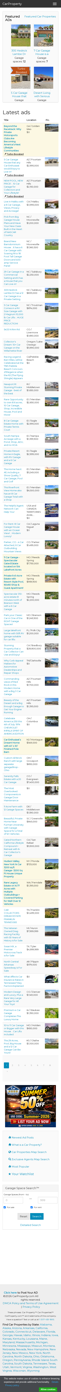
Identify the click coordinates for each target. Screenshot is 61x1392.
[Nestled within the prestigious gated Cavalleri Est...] (51, 203)
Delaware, (39, 1331)
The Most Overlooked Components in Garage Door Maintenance (12, 794)
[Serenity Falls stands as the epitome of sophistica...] (51, 778)
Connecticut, (24, 1331)
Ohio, (36, 1356)
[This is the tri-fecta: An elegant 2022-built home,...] (51, 182)
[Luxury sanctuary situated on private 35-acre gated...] (51, 332)
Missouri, (37, 1345)
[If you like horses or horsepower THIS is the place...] (51, 912)
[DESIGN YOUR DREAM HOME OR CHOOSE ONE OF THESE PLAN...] (51, 219)
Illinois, (36, 1335)
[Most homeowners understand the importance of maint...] (51, 790)
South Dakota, (23, 1363)
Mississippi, (24, 1345)
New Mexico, (20, 1352)
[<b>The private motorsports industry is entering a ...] (51, 127)
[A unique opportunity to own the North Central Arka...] (51, 963)
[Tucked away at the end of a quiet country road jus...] (51, 884)
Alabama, (46, 1324)
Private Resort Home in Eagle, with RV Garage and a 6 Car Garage (12, 457)
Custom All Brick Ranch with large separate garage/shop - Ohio (13, 764)
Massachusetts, (26, 1342)
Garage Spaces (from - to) (16, 1194)
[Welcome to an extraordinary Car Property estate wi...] (51, 647)
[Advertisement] (31, 1256)
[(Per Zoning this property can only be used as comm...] (51, 273)
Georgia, (8, 1335)
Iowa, (55, 1335)
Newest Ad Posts (22, 1137)
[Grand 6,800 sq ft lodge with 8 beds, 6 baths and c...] (51, 595)
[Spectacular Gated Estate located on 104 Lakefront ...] (51, 559)
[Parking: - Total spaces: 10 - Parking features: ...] (51, 161)
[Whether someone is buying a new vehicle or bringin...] (51, 662)
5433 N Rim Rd (12, 329)
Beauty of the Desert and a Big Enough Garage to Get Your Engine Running (14, 706)
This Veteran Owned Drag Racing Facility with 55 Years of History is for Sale (13, 934)
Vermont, (16, 1367)
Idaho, (27, 1335)
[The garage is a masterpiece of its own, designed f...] (51, 244)
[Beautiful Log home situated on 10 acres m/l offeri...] (51, 1027)
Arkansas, (29, 1328)
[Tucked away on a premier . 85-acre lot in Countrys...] (51, 453)
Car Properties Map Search (29, 1152)
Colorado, (9, 1331)
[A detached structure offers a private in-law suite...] (51, 422)
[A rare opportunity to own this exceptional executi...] (51, 1012)
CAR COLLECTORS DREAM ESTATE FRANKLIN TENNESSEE (12, 916)
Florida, (51, 1331)
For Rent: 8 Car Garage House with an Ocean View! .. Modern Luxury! (12, 530)
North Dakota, (23, 1356)
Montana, (49, 1345)
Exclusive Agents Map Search (30, 1159)
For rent (38, 1207)
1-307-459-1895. (47, 1319)
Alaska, (7, 1328)
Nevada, (21, 1349)
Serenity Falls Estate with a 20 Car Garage (12, 779)
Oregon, (8, 1360)
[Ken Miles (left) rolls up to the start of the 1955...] (51, 358)
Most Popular (20, 1166)
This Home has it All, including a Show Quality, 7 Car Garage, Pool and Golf (13, 475)
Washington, (41, 1367)
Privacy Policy (31, 1306)
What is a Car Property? (26, 1144)
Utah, (6, 1367)
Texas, (52, 1363)
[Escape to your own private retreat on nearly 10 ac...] (51, 577)
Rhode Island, (41, 1360)
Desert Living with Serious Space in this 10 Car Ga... (42, 98)
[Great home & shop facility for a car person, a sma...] (51, 760)
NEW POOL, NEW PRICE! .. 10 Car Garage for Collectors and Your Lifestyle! (13, 186)
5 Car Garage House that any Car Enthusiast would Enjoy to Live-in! (12, 165)
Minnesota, (10, 1345)
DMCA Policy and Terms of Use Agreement (30, 1303)
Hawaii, (18, 1335)
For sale (10, 1207)
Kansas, (8, 1338)
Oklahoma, (47, 1356)
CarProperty (12, 4)
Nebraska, (9, 1349)
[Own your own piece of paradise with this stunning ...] (51, 618)
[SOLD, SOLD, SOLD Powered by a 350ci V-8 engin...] (51, 721)
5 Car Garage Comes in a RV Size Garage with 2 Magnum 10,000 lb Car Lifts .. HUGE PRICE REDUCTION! (14, 314)
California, (42, 1328)
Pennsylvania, (23, 1360)
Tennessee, (40, 1363)
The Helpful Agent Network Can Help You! (14, 508)
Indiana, (46, 1335)
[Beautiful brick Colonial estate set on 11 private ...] (51, 808)
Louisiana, (32, 1338)
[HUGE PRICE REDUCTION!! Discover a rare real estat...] (51, 821)
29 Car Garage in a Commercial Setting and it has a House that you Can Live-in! (14, 277)
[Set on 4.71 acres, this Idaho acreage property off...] (51, 438)
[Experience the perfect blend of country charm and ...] (51, 307)
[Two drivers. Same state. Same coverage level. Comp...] (51, 978)
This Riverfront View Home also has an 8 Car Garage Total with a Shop (13, 493)
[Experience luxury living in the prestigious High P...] (51, 544)
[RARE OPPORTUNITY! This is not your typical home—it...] (51, 741)
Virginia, (28, 1367)
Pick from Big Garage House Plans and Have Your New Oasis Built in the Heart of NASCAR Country (13, 226)
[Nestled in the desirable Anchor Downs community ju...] (51, 292)
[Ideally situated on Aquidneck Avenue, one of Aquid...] (51, 386)
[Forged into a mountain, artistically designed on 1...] (51, 526)
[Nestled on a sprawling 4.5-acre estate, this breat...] (51, 489)
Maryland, (9, 1342)
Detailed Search (30, 1225)
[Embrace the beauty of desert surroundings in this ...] (51, 701)
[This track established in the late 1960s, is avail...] (51, 949)
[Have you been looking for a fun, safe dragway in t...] (51, 930)
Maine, (43, 1338)
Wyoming (33, 1370)
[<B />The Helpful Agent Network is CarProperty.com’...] (51, 510)
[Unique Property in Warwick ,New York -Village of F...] (51, 864)
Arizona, (17, 1328)
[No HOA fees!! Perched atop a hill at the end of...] (51, 401)
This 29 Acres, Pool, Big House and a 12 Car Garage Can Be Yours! (12, 1046)
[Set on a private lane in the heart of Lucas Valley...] (51, 842)
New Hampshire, (38, 1349)
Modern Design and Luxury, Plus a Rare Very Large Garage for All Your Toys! (13, 997)
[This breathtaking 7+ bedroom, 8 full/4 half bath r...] (51, 1043)
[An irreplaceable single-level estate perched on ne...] (51, 471)
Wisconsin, (20, 1370)
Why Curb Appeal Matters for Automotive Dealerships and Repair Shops (13, 666)
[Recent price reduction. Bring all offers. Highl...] (51, 993)
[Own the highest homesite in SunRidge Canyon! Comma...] (51, 681)
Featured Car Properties (40, 16)
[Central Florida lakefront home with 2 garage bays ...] (51, 631)
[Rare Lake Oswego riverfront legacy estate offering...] (51, 343)
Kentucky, (19, 1338)
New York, (36, 1352)
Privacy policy (12, 1385)
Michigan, (42, 1342)
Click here (10, 1292)
